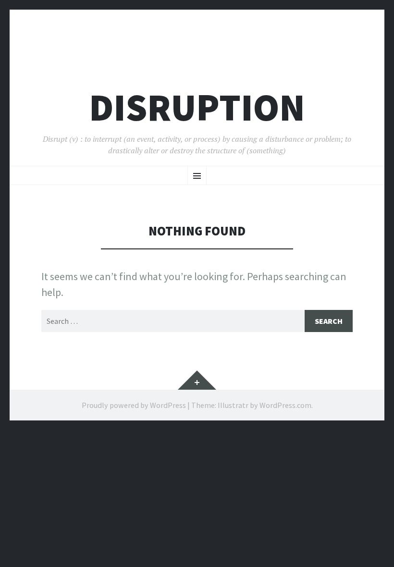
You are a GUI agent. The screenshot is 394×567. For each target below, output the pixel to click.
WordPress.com (285, 405)
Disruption (197, 107)
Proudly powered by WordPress (134, 405)
